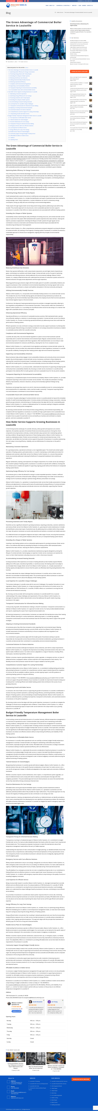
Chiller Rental (54, 1090)
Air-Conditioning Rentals (75, 52)
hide (27, 67)
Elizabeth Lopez (56, 1002)
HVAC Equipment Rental (57, 1086)
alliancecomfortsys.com (17, 1098)
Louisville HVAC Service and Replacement (39, 1083)
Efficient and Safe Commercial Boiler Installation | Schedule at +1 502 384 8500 (56, 1067)
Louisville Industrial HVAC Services (59, 1083)
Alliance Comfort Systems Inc (17, 1003)
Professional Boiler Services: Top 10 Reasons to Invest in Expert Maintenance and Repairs (15, 1066)
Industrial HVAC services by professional (79, 44)
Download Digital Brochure (80, 71)
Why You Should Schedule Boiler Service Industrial (36, 1067)
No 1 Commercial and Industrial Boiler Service (80, 59)
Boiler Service (24, 61)
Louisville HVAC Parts (34, 1086)
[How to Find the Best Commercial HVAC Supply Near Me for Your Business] (90, 100)
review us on (15, 1011)
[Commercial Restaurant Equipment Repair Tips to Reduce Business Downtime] (90, 117)
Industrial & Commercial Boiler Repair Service (37, 1088)
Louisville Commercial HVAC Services (59, 1081)
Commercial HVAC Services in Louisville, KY (79, 42)
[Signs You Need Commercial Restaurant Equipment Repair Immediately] (90, 106)
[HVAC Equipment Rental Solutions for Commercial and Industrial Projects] (90, 94)
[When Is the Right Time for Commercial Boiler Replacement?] (90, 77)
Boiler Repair (54, 1100)
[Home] (55, 12)
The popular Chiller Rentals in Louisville (78, 50)
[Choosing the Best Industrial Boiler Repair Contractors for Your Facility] (90, 128)
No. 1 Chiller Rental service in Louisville (78, 49)
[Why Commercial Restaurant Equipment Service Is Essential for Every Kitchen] (90, 122)
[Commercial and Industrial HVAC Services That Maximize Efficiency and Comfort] (90, 89)
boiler (11, 987)
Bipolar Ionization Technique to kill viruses (79, 64)
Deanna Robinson (38, 1002)
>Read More (72, 33)
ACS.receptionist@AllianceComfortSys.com (53, 414)
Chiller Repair (54, 1088)
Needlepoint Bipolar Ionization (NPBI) (78, 40)
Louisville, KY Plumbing (35, 1081)
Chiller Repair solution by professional (78, 47)
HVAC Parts (72, 60)
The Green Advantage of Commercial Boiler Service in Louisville (78, 12)
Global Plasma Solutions (75, 62)
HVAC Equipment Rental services (77, 45)
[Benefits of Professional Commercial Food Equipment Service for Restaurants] (90, 111)
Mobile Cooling (73, 54)
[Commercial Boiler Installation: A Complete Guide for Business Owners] (90, 83)
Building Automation (56, 1104)
